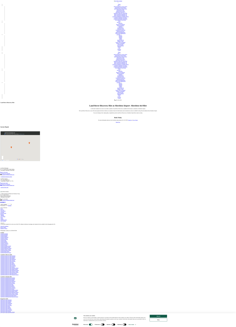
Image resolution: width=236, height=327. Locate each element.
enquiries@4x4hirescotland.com (8, 174)
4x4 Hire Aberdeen (4, 233)
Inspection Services (120, 31)
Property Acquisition (120, 43)
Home (119, 4)
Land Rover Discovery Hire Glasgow (7, 260)
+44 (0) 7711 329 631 (5, 173)
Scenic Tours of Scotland (120, 42)
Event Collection (120, 45)
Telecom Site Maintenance (120, 33)
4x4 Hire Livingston (4, 243)
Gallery (1, 218)
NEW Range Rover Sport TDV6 (120, 8)
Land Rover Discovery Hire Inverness (7, 261)
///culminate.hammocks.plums (6, 176)
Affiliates (119, 46)
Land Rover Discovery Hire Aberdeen (7, 255)
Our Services (3, 211)
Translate (9, 205)
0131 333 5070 (4, 172)
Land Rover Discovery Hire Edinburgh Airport (9, 270)
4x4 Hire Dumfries (4, 234)
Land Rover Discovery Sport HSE (120, 13)
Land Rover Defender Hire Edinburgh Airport (9, 292)
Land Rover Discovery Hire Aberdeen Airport (9, 268)
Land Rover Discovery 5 (120, 12)
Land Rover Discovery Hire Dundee (7, 258)
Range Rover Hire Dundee (5, 302)
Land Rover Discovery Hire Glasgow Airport (9, 271)
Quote (119, 21)
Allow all (158, 316)
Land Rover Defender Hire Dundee (7, 280)
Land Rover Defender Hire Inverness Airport (9, 294)
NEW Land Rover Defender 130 (120, 15)
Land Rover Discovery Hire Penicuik (7, 264)
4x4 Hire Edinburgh (4, 237)
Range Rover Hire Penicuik (5, 308)
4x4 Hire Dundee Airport (5, 247)
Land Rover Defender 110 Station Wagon (120, 16)
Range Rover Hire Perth (5, 306)
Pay (119, 47)
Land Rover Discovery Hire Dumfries (7, 256)
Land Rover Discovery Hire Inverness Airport (9, 272)
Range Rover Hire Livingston (6, 309)
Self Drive (120, 23)
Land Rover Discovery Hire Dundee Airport (9, 269)
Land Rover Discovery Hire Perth (7, 262)
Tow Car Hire (3, 221)
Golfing (120, 39)
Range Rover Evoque (120, 11)
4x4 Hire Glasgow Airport (5, 249)
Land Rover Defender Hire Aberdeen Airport (9, 290)
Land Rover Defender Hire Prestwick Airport (9, 296)
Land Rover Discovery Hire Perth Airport (8, 273)
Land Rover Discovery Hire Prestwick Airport (9, 274)
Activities (118, 34)
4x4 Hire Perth (3, 240)
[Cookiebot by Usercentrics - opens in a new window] (75, 325)
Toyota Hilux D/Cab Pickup (120, 20)
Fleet (118, 5)
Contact (119, 50)
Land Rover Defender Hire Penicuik (7, 286)
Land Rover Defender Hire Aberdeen (7, 277)
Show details (131, 324)
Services (118, 22)
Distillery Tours (120, 41)
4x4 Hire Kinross (3, 244)
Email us (130, 120)
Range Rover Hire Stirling (5, 307)
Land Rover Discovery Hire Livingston (8, 265)
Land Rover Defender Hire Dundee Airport (8, 291)
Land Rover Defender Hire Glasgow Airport (9, 293)
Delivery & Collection (120, 24)
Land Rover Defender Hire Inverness (7, 283)
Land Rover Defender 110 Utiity (120, 17)
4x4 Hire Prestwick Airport (5, 252)
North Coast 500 (120, 40)
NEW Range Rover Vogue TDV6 (120, 6)
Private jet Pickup (120, 25)
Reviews (119, 49)
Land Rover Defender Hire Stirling (7, 285)
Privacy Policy (3, 227)
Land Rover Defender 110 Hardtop (120, 18)
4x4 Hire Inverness (4, 239)
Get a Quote (135, 120)
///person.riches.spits (4, 187)
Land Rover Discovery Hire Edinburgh (8, 259)
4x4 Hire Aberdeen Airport (5, 246)
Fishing (120, 37)
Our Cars (2, 209)
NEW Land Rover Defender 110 (120, 14)
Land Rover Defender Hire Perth (6, 284)
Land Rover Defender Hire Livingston (7, 287)
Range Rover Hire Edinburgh (6, 303)
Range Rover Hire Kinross (5, 311)
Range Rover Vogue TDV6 (120, 7)
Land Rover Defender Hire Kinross (7, 289)
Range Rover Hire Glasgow (5, 304)
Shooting (120, 36)
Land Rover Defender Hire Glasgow (7, 282)
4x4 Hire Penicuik (4, 242)
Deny (158, 319)
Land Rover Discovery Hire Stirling (7, 263)
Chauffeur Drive (120, 27)
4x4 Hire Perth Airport (4, 251)
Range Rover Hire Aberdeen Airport (7, 312)
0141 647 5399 (4, 183)
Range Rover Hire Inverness (6, 305)
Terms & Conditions (4, 226)
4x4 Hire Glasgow (4, 238)
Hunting (120, 35)
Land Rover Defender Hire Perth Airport (8, 295)
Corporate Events (120, 28)
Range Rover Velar (120, 10)
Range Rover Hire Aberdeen (6, 299)
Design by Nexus (3, 228)
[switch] (102, 325)
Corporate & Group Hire (120, 30)
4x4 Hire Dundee (3, 236)
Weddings (120, 26)
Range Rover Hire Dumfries (5, 301)
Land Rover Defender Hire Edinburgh (7, 281)
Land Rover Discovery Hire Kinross (7, 266)
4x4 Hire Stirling (3, 241)
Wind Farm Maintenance (120, 32)
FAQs (1, 217)
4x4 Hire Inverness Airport (5, 250)
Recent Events (120, 44)
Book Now (118, 122)
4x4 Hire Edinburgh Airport (5, 248)
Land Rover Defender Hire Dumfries (7, 279)
